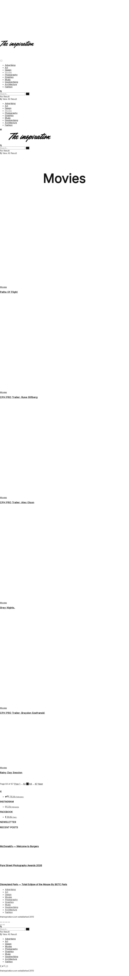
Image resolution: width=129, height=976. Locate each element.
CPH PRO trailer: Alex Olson (17, 502)
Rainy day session (11, 772)
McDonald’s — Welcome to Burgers (19, 846)
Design (8, 70)
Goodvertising (11, 82)
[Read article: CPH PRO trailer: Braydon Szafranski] (64, 661)
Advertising (10, 65)
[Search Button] (1, 91)
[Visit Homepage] (17, 46)
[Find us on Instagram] (7, 966)
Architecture (11, 84)
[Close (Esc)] (1, 922)
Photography (11, 74)
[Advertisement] (64, 17)
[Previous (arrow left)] (1, 924)
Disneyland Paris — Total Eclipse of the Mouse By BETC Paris (33, 884)
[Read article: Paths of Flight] (64, 240)
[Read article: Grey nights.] (64, 556)
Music (8, 79)
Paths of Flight (9, 292)
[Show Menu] (1, 129)
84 (30, 784)
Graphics (9, 77)
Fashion (8, 86)
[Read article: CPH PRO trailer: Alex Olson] (64, 450)
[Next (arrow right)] (4, 924)
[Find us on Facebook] (1, 966)
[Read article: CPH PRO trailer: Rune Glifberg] (64, 345)
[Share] (4, 922)
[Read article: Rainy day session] (64, 743)
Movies (8, 72)
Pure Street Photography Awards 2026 (21, 865)
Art (6, 67)
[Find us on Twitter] (4, 966)
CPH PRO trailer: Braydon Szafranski (22, 712)
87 (36, 784)
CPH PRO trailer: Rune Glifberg (19, 397)
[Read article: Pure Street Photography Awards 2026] (64, 856)
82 (24, 784)
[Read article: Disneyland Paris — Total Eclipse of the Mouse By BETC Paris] (64, 875)
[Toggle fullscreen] (6, 922)
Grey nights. (7, 607)
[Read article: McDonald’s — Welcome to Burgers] (64, 837)
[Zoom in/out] (9, 922)
